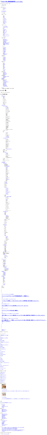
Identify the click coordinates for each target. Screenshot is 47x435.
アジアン (4, 20)
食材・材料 (3, 162)
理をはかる (4, 83)
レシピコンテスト (5, 86)
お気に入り (3, 330)
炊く (3, 68)
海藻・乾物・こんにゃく (6, 42)
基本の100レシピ (4, 409)
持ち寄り (4, 48)
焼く (3, 65)
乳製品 (4, 44)
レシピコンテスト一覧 (5, 406)
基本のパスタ (5, 73)
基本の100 (4, 72)
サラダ (4, 33)
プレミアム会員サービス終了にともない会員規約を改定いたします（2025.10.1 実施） (13, 427)
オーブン (4, 69)
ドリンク (4, 36)
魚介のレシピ (5, 40)
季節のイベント (5, 53)
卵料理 (4, 30)
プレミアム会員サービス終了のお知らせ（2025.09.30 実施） (9, 428)
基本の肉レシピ (4, 411)
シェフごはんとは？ (4, 420)
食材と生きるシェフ (4, 418)
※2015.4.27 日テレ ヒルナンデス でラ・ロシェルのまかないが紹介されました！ (12, 430)
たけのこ (4, 8)
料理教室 (3, 78)
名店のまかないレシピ (5, 414)
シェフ (3, 5)
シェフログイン (4, 11)
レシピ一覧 (3, 404)
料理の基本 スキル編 (6, 76)
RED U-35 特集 (4, 417)
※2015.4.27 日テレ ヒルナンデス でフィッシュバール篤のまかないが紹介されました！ (13, 429)
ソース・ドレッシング (6, 35)
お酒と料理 (4, 82)
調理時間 (3, 271)
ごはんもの (4, 29)
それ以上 (4, 60)
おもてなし (4, 47)
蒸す (3, 66)
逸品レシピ (4, 80)
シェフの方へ (3, 421)
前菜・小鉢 (4, 32)
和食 (3, 15)
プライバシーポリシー (5, 424)
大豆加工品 (4, 41)
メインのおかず (5, 26)
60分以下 (4, 59)
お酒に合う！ (5, 54)
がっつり (4, 50)
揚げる (4, 64)
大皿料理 (4, 51)
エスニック (4, 21)
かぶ (3, 9)
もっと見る (1, 369)
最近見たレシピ (4, 329)
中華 (3, 17)
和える (4, 67)
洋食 (3, 16)
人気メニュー (3, 105)
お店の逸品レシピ (4, 415)
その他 (4, 23)
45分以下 (4, 58)
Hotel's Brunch (5, 85)
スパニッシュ (5, 19)
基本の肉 (4, 74)
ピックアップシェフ (4, 413)
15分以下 (4, 57)
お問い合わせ (3, 425)
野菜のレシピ (5, 39)
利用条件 (3, 423)
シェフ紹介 (3, 405)
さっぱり (4, 49)
